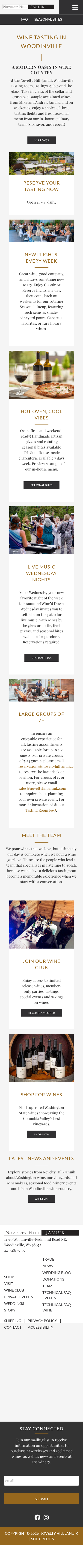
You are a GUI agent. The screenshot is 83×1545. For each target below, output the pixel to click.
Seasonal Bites (48, 19)
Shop (9, 1277)
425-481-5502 (15, 1250)
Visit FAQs (42, 140)
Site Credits (42, 1539)
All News (41, 1199)
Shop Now (41, 1134)
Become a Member (41, 1013)
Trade (48, 1259)
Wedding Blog (56, 1272)
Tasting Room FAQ (40, 810)
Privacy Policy (42, 1320)
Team (47, 1286)
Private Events (18, 1297)
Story (9, 1310)
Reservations (41, 658)
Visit (8, 1283)
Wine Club (14, 1290)
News (47, 1266)
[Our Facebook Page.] (37, 1517)
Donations (53, 1279)
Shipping (12, 1320)
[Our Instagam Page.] (46, 1517)
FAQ (24, 19)
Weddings (14, 1303)
